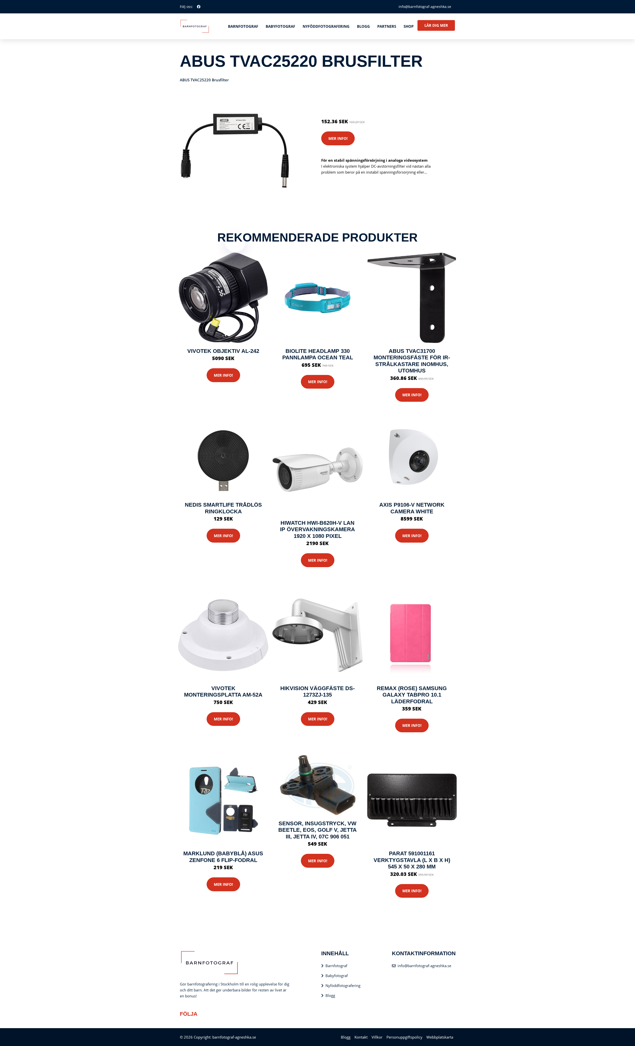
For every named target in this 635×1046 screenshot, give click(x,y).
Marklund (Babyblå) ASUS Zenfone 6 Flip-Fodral (223, 856)
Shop (408, 26)
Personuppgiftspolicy (404, 1037)
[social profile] (198, 6)
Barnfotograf (243, 26)
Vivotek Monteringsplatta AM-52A (223, 691)
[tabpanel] (235, 151)
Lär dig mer (436, 25)
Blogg (363, 26)
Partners (386, 26)
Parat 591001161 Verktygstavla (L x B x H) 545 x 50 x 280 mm (412, 860)
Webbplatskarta (439, 1037)
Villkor (377, 1037)
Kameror (350, 100)
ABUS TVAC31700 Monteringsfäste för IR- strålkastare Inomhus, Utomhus (412, 361)
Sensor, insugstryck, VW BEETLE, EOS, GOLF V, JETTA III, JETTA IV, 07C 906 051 (317, 830)
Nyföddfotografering (326, 26)
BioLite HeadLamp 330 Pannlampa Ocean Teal (317, 354)
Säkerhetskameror (375, 100)
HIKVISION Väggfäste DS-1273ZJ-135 (317, 691)
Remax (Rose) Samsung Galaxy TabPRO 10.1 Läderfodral (412, 695)
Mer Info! (338, 138)
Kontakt (361, 1037)
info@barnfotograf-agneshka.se (425, 6)
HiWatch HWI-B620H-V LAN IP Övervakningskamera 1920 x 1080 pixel (317, 529)
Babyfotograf (280, 26)
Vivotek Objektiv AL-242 (223, 351)
